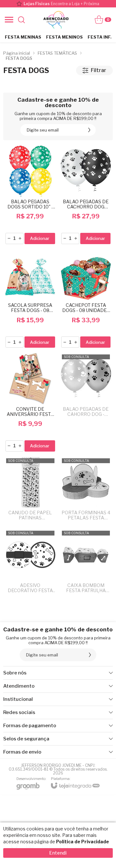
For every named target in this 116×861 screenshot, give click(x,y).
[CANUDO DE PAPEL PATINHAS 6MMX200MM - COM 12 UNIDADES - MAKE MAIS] (30, 491)
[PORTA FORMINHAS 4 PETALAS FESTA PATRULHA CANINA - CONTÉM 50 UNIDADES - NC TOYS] (86, 491)
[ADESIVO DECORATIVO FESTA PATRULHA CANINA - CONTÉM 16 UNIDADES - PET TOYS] (30, 563)
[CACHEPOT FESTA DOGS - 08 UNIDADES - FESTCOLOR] (86, 299)
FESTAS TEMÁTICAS (57, 53)
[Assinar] (89, 130)
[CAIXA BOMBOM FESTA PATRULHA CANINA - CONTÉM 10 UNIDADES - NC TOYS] (86, 563)
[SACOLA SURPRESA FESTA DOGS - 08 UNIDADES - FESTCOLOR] (30, 299)
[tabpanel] (58, 84)
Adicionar (39, 238)
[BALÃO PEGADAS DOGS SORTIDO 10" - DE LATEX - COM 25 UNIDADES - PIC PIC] (30, 195)
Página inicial (16, 53)
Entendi (58, 853)
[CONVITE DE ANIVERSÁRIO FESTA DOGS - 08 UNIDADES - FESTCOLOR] (30, 402)
